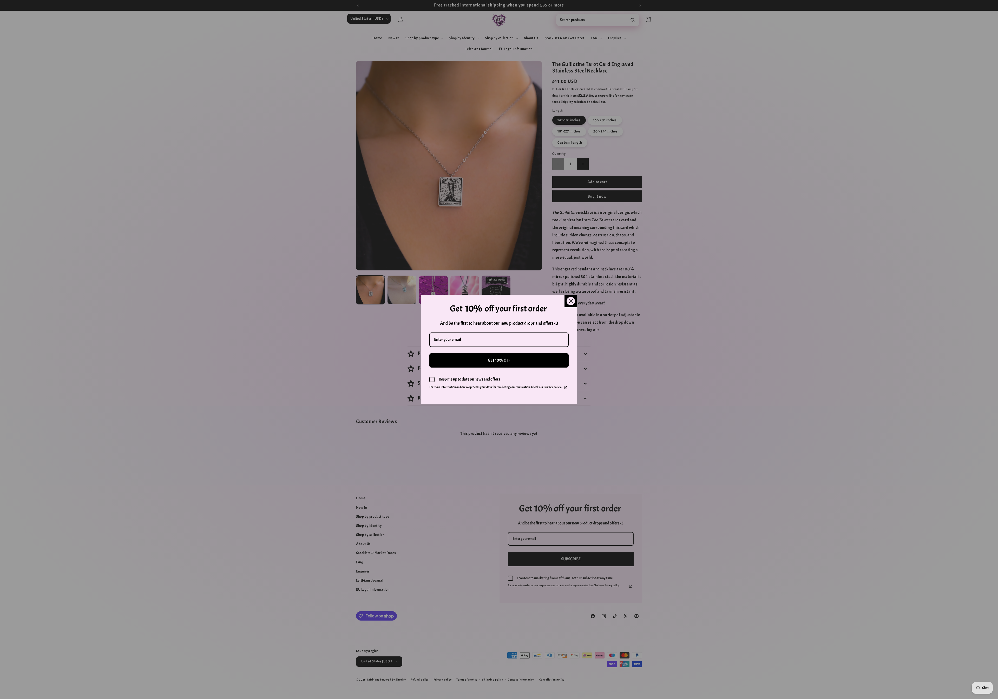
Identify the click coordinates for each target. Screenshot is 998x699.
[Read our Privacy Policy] (565, 387)
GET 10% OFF (499, 360)
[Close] (570, 301)
